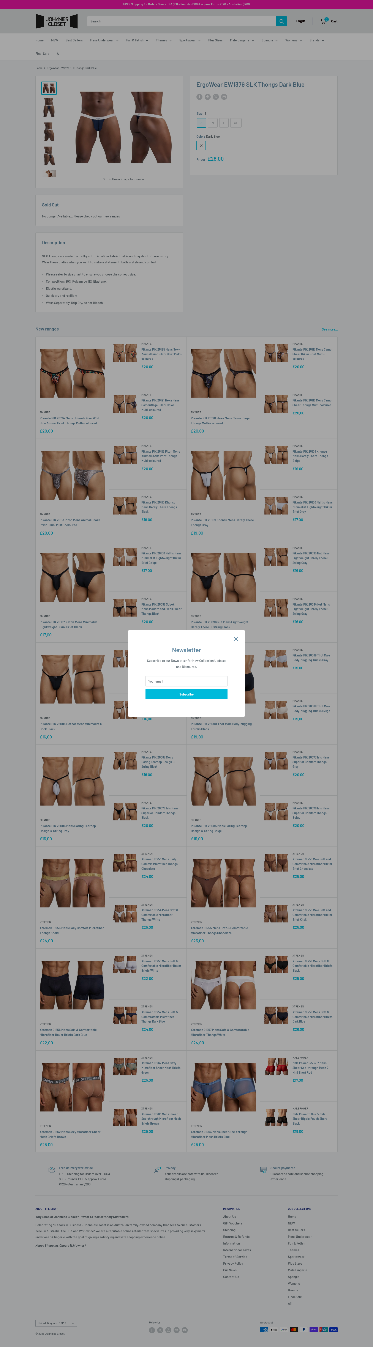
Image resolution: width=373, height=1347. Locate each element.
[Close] (236, 639)
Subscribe (186, 694)
